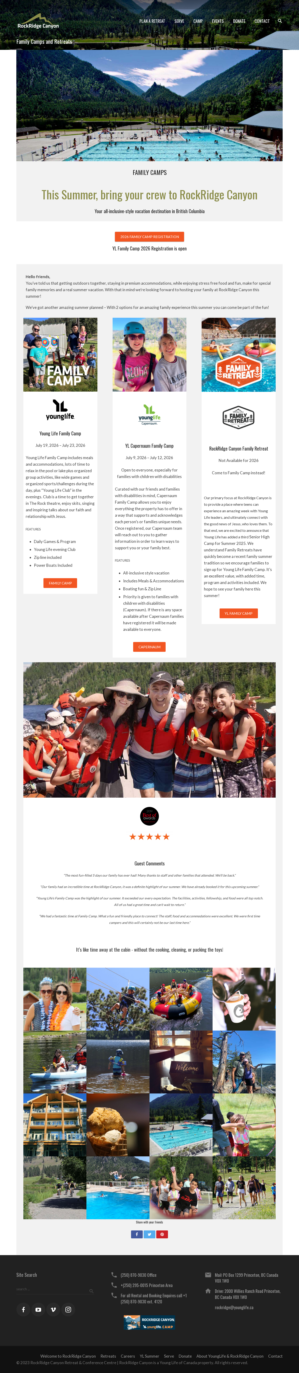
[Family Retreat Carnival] (181, 1187)
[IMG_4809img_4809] (244, 1124)
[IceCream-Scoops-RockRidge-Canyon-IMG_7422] (118, 1124)
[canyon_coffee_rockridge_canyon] (244, 999)
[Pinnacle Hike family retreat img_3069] (244, 1062)
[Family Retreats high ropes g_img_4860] (118, 999)
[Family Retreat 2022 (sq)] (54, 999)
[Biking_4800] (54, 1187)
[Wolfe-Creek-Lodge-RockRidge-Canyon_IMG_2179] (54, 1124)
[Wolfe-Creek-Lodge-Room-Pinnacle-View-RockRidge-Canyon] (181, 1062)
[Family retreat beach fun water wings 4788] (118, 1062)
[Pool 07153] (181, 1124)
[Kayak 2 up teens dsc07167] (54, 1062)
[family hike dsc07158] (244, 1187)
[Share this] (137, 1234)
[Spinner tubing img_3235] (181, 999)
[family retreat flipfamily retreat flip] (118, 1187)
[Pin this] (162, 1234)
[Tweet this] (149, 1234)
